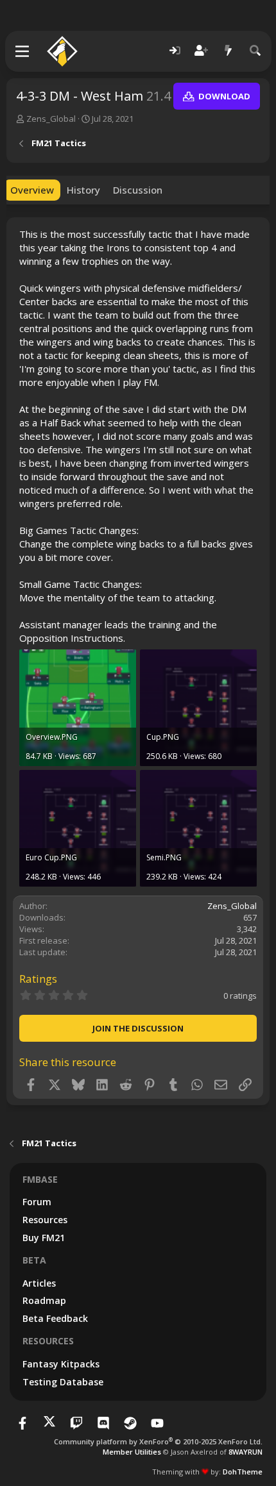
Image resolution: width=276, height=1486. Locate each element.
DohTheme (243, 1471)
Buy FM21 (43, 1237)
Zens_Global (51, 118)
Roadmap (44, 1300)
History (83, 189)
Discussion (137, 189)
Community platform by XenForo (158, 1441)
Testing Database (62, 1382)
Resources (44, 1220)
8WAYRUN (246, 1452)
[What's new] (228, 51)
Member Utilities (132, 1452)
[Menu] (23, 51)
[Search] (255, 51)
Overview (32, 189)
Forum (36, 1202)
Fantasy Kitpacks (60, 1364)
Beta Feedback (55, 1318)
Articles (39, 1283)
